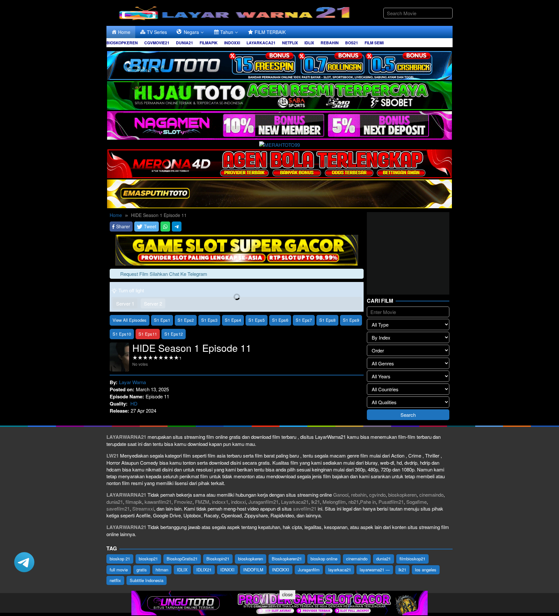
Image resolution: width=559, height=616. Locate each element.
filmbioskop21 (412, 559)
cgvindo (377, 494)
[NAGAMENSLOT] (279, 124)
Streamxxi (143, 508)
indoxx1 (220, 501)
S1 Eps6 (280, 320)
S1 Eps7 (304, 320)
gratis (142, 570)
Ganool (340, 494)
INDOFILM (253, 570)
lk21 (315, 501)
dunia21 (114, 501)
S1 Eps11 (147, 334)
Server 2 (153, 303)
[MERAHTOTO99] (279, 143)
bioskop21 (148, 559)
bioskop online (324, 559)
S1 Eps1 (162, 320)
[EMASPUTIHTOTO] (279, 192)
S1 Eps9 (351, 320)
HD (133, 403)
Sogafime (416, 501)
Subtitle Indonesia (146, 580)
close (287, 594)
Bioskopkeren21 (287, 559)
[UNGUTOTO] (279, 602)
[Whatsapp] (165, 227)
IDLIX (182, 570)
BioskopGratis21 (182, 559)
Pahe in (368, 501)
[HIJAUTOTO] (279, 94)
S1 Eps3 (209, 320)
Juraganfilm (309, 570)
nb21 (353, 501)
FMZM (202, 501)
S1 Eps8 (327, 320)
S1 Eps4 (233, 320)
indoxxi (238, 501)
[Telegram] (176, 227)
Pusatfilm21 (391, 501)
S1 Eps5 (256, 320)
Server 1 (125, 303)
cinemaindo (431, 494)
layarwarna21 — (375, 570)
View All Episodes (130, 320)
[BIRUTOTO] (279, 64)
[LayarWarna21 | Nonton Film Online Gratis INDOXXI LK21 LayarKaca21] (235, 12)
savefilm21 (118, 508)
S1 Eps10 (122, 334)
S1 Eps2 (186, 320)
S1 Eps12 (173, 334)
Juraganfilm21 (263, 501)
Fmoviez (183, 501)
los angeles (425, 570)
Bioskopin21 (217, 559)
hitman (162, 570)
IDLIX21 (204, 570)
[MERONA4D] (279, 162)
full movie (119, 570)
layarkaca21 (339, 570)
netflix (115, 580)
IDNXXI (227, 570)
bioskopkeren (402, 494)
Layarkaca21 (295, 501)
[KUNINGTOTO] (236, 249)
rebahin (359, 494)
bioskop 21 (120, 559)
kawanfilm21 (158, 501)
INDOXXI (280, 570)
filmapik (134, 501)
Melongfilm (334, 501)
